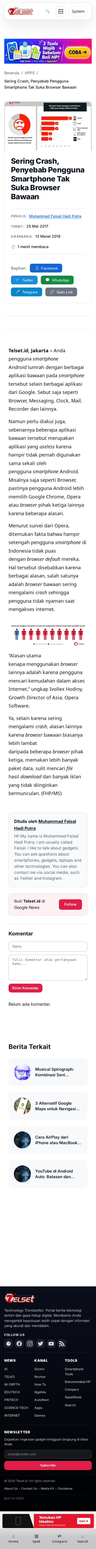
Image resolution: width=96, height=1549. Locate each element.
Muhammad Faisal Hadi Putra (55, 216)
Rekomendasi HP (78, 1382)
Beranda (11, 73)
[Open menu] (60, 11)
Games (39, 1415)
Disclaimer (65, 1488)
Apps (38, 1408)
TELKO (9, 1377)
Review (40, 1377)
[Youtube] (51, 1343)
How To (40, 1384)
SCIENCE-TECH (16, 1408)
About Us (11, 1488)
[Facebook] (19, 1343)
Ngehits (40, 1392)
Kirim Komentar (25, 988)
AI (5, 1369)
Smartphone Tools (74, 1371)
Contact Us (29, 1488)
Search (70, 1405)
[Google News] (8, 1343)
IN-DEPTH (12, 1384)
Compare (72, 1389)
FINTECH (11, 1400)
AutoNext (41, 1400)
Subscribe (48, 1465)
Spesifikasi (73, 1397)
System (78, 11)
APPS (30, 73)
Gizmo (39, 1369)
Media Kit (47, 1488)
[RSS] (62, 1343)
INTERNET (12, 1415)
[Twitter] (40, 1343)
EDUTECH (12, 1392)
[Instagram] (30, 1343)
